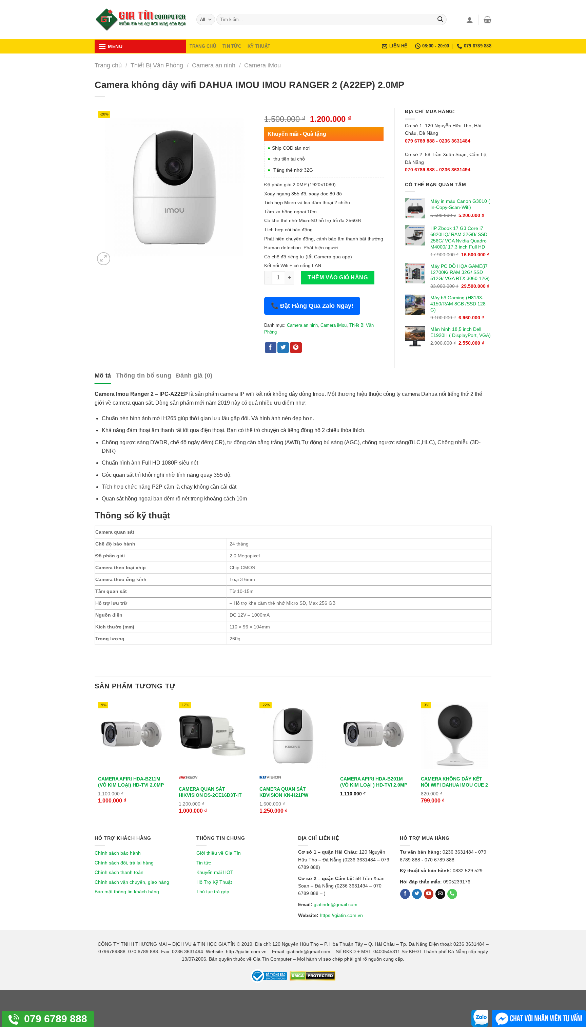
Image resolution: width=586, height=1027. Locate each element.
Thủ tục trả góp (212, 891)
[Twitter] (417, 894)
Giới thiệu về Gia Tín (218, 853)
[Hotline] (452, 894)
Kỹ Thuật (259, 46)
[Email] (440, 894)
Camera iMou (262, 65)
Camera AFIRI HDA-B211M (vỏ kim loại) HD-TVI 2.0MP (131, 782)
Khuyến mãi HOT (214, 872)
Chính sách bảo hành (118, 853)
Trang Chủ (203, 46)
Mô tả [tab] (103, 375)
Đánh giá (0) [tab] (194, 375)
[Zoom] (103, 258)
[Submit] (440, 19)
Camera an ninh (213, 65)
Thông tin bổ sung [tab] (143, 375)
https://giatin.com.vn (341, 915)
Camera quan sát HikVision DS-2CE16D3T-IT (210, 792)
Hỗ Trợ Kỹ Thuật (214, 882)
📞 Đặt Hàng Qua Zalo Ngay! (312, 305)
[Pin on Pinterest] (295, 348)
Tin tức (203, 862)
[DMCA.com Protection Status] (311, 975)
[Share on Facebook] (270, 348)
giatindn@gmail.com (335, 904)
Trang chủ (108, 65)
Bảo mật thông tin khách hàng (127, 891)
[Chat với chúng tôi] (539, 1018)
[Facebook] (405, 894)
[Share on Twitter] (283, 348)
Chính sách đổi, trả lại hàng (124, 862)
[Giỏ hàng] (487, 19)
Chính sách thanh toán (119, 872)
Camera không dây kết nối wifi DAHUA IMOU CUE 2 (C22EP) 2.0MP (454, 785)
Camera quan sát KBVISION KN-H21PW (283, 792)
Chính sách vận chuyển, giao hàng (132, 882)
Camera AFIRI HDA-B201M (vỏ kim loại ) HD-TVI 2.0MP (373, 782)
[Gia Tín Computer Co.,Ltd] (140, 19)
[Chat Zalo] (479, 1018)
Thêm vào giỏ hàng (338, 277)
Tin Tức (231, 46)
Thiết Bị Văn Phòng (157, 65)
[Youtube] (429, 894)
